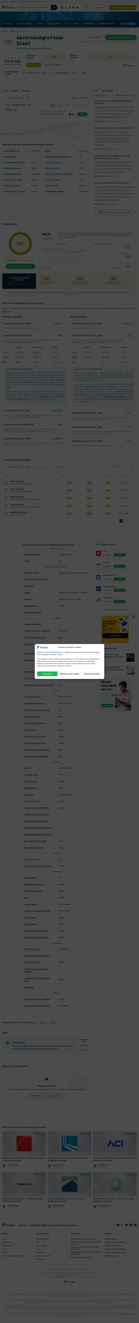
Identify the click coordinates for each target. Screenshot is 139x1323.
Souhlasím (47, 674)
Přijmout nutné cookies (69, 674)
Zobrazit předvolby (92, 674)
